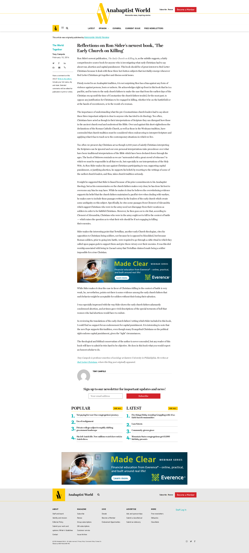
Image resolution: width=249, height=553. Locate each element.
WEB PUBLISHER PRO (64, 543)
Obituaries (154, 518)
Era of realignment (85, 421)
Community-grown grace (143, 430)
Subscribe (163, 9)
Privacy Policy (81, 541)
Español (117, 28)
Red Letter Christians (87, 362)
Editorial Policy (58, 522)
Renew (170, 9)
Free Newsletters (153, 28)
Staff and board (58, 514)
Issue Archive (82, 534)
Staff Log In (181, 509)
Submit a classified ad (134, 518)
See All (117, 408)
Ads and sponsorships (134, 514)
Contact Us (98, 541)
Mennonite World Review (96, 37)
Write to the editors (65, 79)
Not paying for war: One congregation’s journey (98, 415)
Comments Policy (90, 541)
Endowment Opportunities (111, 522)
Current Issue (132, 28)
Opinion (103, 28)
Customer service (83, 530)
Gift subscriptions (83, 526)
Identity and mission (60, 518)
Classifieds (155, 522)
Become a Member (186, 9)
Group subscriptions (84, 522)
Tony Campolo (59, 54)
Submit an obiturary (133, 522)
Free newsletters (157, 514)
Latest (91, 28)
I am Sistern (137, 424)
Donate (104, 514)
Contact (55, 534)
